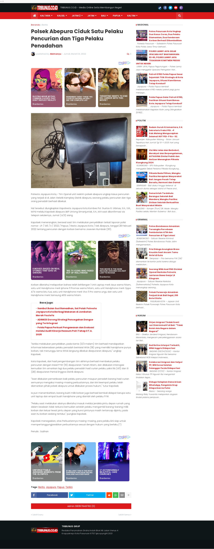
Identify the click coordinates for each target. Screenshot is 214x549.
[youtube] (176, 8)
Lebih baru (38, 515)
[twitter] (170, 8)
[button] (179, 15)
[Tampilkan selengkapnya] (128, 495)
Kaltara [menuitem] (45, 15)
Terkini (69, 487)
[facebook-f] (165, 8)
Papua (60, 487)
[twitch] (181, 8)
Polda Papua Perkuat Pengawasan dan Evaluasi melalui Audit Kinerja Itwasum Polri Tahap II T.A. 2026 (65, 331)
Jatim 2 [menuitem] (76, 15)
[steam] (160, 8)
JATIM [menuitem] (90, 15)
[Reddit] (109, 495)
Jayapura (51, 487)
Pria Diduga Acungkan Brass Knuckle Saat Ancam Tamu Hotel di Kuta (164, 252)
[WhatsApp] (115, 495)
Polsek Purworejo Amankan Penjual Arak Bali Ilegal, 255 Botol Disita (163, 295)
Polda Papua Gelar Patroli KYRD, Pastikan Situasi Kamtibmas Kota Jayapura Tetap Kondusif (166, 100)
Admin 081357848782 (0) (81, 506)
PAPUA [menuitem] (116, 15)
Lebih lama (124, 515)
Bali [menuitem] (103, 15)
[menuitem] (34, 15)
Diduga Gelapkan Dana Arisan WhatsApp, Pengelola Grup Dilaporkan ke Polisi (165, 385)
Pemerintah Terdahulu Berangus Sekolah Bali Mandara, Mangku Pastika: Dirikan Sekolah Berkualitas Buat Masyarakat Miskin (157, 199)
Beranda (35, 24)
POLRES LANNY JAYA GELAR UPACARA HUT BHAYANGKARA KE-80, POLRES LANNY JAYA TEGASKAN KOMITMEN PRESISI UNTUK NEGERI (158, 57)
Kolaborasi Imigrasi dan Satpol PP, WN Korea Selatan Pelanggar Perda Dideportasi (165, 365)
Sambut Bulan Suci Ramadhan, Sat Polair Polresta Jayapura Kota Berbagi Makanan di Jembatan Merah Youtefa (66, 312)
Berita (45, 24)
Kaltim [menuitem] (131, 15)
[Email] (122, 495)
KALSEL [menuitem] (61, 15)
